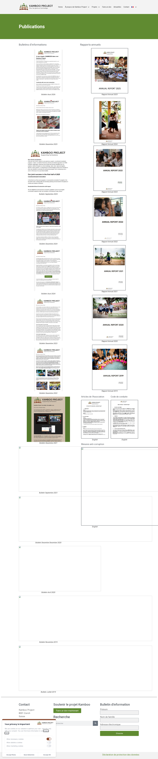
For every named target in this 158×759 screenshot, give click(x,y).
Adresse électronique (110, 724)
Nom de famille (107, 717)
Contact (126, 7)
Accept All (47, 755)
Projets (94, 7)
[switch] (49, 739)
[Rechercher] (95, 723)
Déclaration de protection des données (120, 754)
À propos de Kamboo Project (76, 7)
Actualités (117, 7)
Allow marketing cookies (15, 746)
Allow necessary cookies (15, 739)
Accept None (11, 755)
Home (60, 7)
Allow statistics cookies (14, 742)
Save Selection (29, 755)
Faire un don (106, 7)
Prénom (104, 709)
